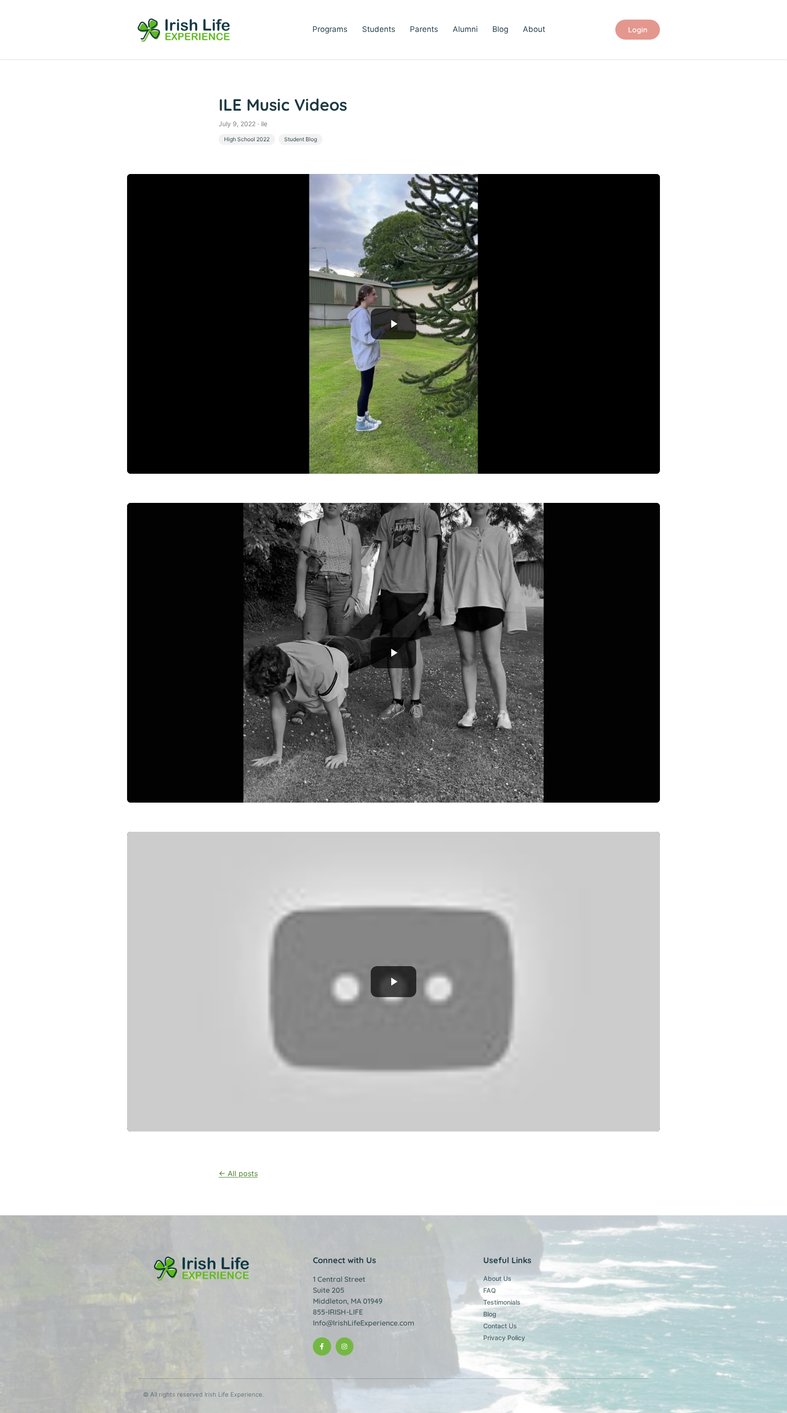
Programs (330, 29)
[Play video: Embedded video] (393, 324)
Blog (500, 29)
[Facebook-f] (322, 1346)
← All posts (238, 1173)
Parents (424, 29)
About (534, 29)
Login (637, 29)
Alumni (465, 29)
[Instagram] (344, 1346)
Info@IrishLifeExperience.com (363, 1322)
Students (378, 29)
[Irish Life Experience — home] (184, 29)
